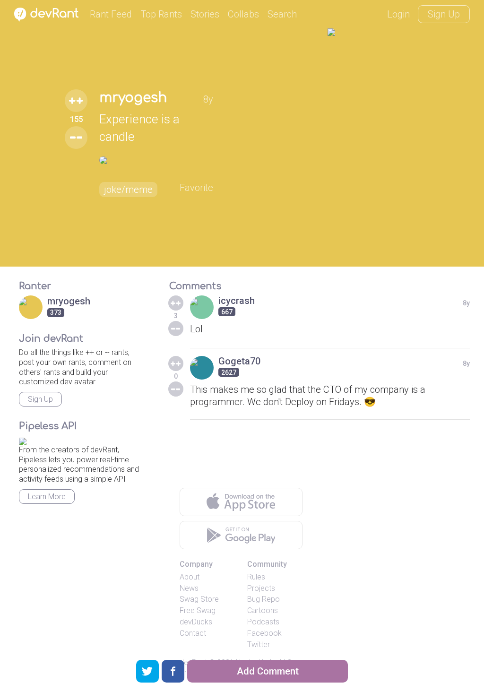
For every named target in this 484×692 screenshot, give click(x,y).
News (189, 588)
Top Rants (161, 14)
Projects (261, 588)
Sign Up (444, 14)
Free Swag (198, 610)
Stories (204, 14)
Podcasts (263, 621)
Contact (193, 633)
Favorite (196, 187)
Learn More (47, 496)
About (189, 576)
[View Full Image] (156, 160)
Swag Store (199, 599)
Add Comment (268, 671)
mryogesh (133, 97)
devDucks (196, 621)
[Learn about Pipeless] (22, 439)
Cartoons (262, 610)
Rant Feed (111, 14)
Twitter (258, 644)
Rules (256, 576)
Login (398, 14)
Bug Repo (263, 599)
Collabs (243, 14)
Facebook (264, 633)
